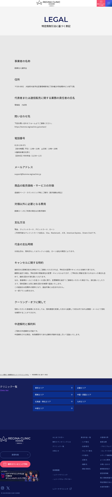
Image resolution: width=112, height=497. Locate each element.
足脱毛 (84, 460)
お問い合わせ (105, 464)
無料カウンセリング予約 (17, 464)
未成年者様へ (105, 487)
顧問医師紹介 (105, 469)
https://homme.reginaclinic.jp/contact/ (30, 126)
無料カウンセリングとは (61, 442)
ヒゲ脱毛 (85, 442)
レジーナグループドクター (63, 479)
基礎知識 (15, 454)
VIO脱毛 (85, 455)
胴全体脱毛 (86, 469)
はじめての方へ (58, 437)
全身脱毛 (85, 446)
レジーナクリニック (60, 475)
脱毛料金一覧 (86, 437)
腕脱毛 (84, 464)
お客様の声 (104, 437)
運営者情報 (104, 473)
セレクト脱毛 (87, 451)
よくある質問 (105, 460)
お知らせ (55, 451)
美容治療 (103, 442)
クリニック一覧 (58, 446)
